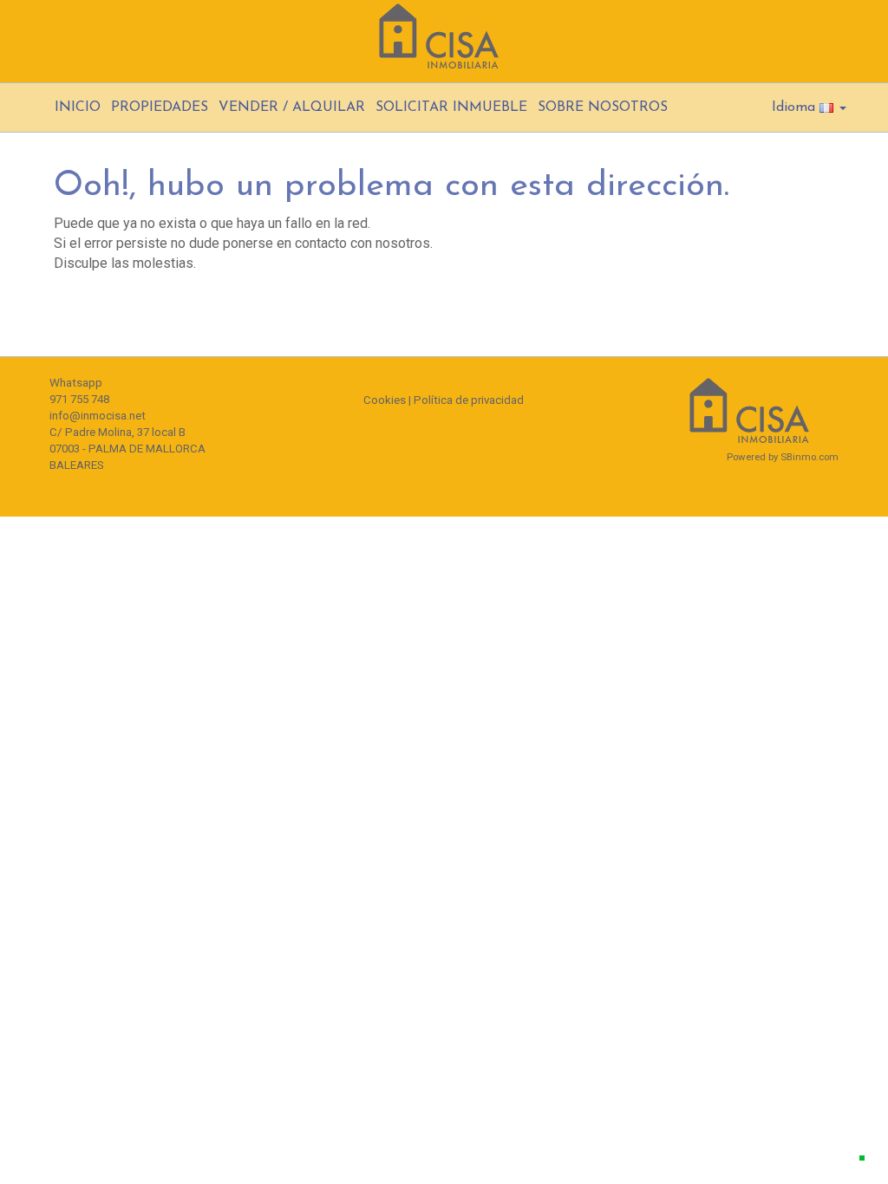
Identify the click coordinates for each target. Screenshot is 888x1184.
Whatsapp (75, 382)
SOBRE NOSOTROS (603, 107)
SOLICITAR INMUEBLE (451, 107)
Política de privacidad (469, 400)
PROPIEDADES (159, 107)
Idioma (795, 107)
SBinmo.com (809, 457)
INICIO (78, 107)
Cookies (384, 400)
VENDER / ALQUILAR (292, 107)
